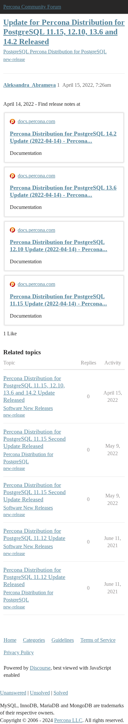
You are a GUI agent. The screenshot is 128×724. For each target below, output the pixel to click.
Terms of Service (98, 640)
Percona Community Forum (32, 6)
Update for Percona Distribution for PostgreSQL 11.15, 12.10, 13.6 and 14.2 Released (64, 32)
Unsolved (40, 693)
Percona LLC (68, 720)
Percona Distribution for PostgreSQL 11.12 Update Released (34, 576)
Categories (34, 640)
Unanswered (13, 693)
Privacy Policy (19, 652)
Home (10, 640)
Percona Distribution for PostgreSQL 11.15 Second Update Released (34, 438)
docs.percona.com (36, 121)
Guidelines (63, 640)
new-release (14, 59)
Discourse (40, 668)
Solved (60, 693)
